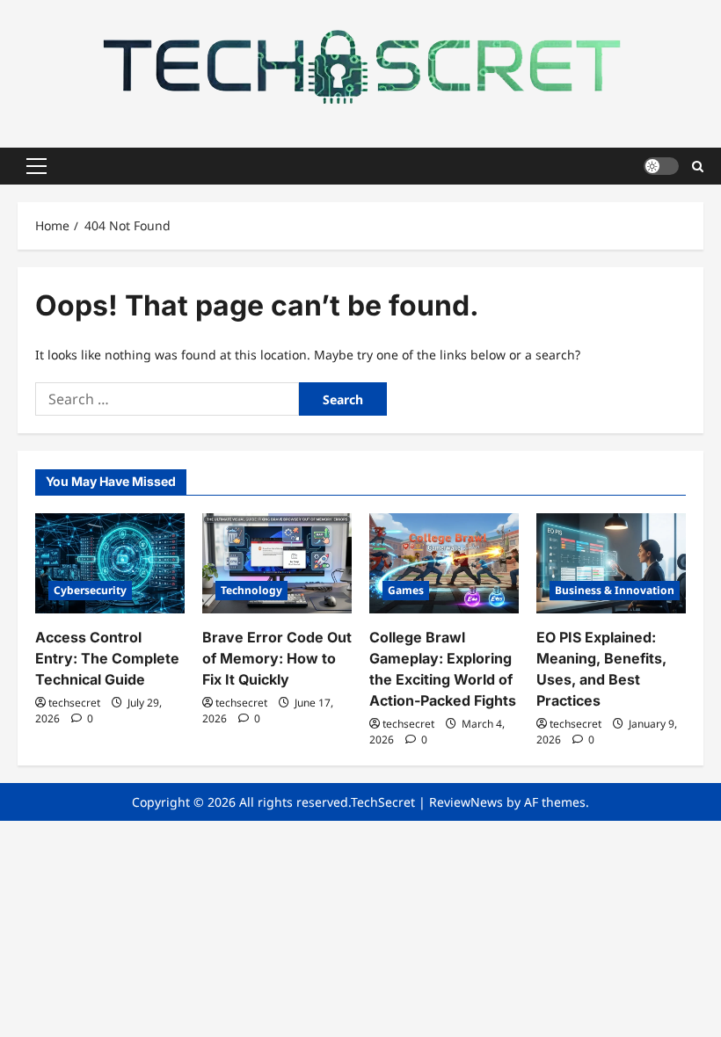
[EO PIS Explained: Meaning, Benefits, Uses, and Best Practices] (611, 563)
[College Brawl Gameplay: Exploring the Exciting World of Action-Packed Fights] (444, 563)
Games (406, 590)
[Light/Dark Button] (661, 166)
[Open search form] (697, 166)
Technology (251, 590)
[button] (36, 166)
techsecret (74, 702)
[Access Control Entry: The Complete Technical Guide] (110, 563)
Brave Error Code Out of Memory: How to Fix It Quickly (277, 658)
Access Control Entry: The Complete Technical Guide (107, 658)
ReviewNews (466, 802)
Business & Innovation (614, 590)
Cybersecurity (90, 590)
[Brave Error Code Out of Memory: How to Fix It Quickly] (277, 563)
